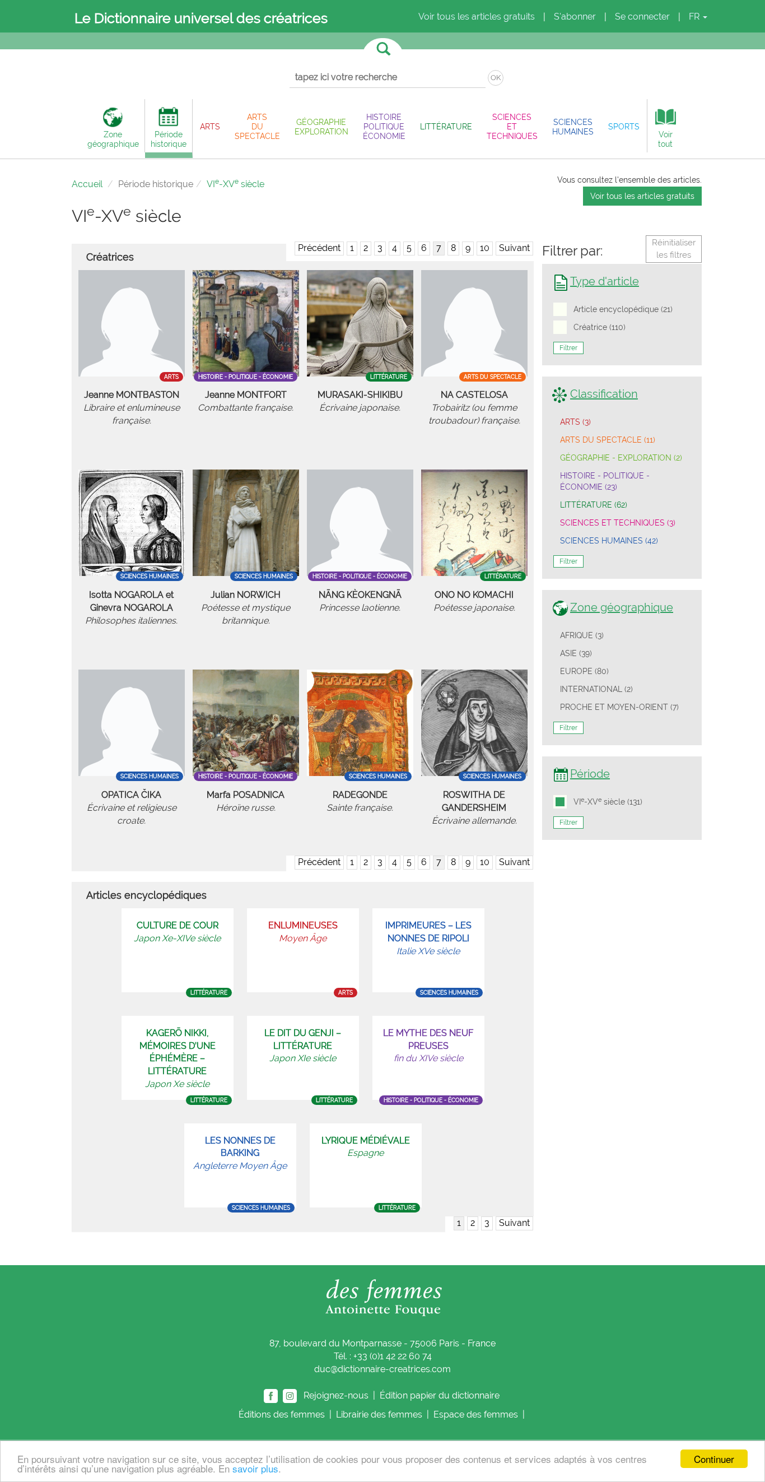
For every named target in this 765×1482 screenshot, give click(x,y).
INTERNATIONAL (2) (596, 689)
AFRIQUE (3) (582, 635)
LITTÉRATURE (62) (593, 504)
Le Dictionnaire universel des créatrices (201, 18)
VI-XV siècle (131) (607, 801)
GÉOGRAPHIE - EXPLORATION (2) (621, 457)
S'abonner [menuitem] (575, 16)
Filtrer (568, 348)
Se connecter (642, 16)
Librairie (379, 1414)
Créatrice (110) (599, 327)
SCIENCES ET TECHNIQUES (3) (617, 522)
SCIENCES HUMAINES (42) (609, 540)
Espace (475, 1414)
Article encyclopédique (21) (623, 309)
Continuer (714, 1459)
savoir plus (255, 1468)
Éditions (282, 1414)
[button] (210, 126)
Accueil (87, 184)
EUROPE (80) (584, 671)
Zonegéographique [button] (113, 138)
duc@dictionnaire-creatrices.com (382, 1369)
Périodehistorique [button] (168, 138)
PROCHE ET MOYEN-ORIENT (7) (619, 707)
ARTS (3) (575, 421)
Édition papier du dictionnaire (441, 1395)
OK (496, 77)
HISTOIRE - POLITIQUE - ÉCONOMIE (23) (605, 481)
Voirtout (665, 138)
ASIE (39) (576, 653)
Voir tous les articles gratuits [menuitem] (476, 16)
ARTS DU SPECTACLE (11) (607, 439)
